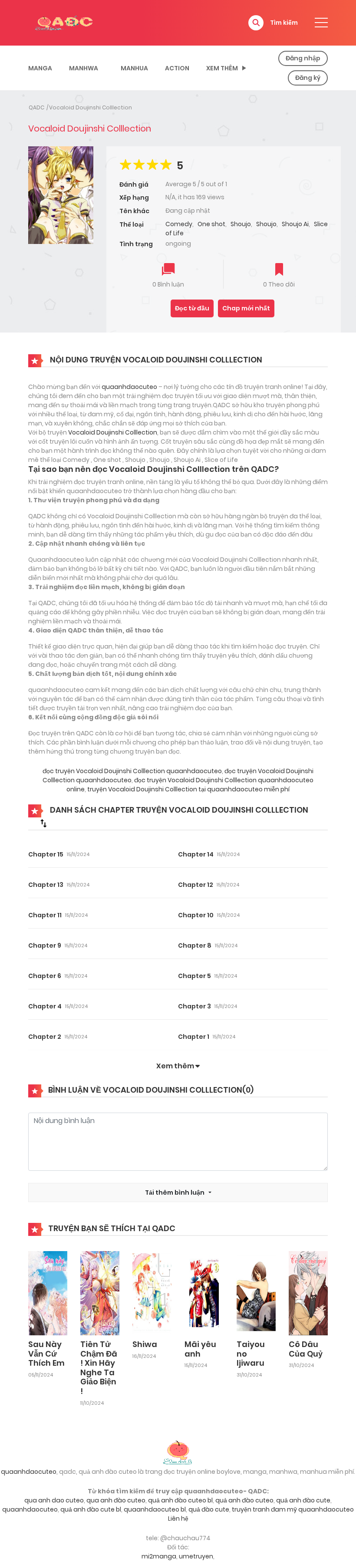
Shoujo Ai (295, 224)
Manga (40, 68)
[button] (256, 22)
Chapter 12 (195, 884)
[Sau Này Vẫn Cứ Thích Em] (47, 1292)
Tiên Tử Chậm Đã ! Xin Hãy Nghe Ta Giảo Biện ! (98, 1368)
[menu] (321, 22)
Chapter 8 (194, 945)
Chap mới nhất (246, 308)
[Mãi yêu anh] (204, 1292)
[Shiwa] (151, 1292)
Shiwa (144, 1344)
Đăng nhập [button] (303, 58)
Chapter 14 (196, 854)
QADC (36, 107)
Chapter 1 (193, 1036)
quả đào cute (208, 1509)
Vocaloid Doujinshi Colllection (90, 107)
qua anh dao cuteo (54, 1500)
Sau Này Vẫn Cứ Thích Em (46, 1353)
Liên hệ (178, 1518)
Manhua (134, 68)
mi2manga (159, 1556)
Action (177, 68)
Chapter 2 (44, 1036)
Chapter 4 (45, 1006)
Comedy (178, 224)
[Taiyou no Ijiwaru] (256, 1292)
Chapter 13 (45, 884)
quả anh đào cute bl (90, 1509)
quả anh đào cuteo (244, 1500)
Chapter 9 (44, 945)
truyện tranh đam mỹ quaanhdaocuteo (293, 1509)
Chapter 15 (45, 854)
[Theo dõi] (279, 270)
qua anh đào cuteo (115, 1500)
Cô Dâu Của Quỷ (306, 1349)
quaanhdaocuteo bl (155, 1509)
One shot (211, 224)
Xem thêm (222, 68)
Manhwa (83, 68)
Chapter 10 (196, 915)
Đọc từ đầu (192, 308)
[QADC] (65, 22)
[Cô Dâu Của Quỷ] (308, 1292)
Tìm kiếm (284, 22)
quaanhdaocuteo (129, 386)
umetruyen (196, 1556)
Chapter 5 (194, 976)
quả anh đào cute (303, 1500)
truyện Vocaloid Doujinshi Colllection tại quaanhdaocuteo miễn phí (188, 789)
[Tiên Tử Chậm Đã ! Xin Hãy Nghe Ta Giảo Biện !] (99, 1292)
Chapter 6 (44, 976)
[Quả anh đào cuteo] (178, 1451)
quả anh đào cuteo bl (180, 1500)
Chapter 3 (194, 1006)
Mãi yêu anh (200, 1349)
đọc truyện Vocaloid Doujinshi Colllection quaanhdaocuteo (132, 771)
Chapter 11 (45, 915)
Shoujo (241, 224)
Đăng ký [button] (307, 77)
